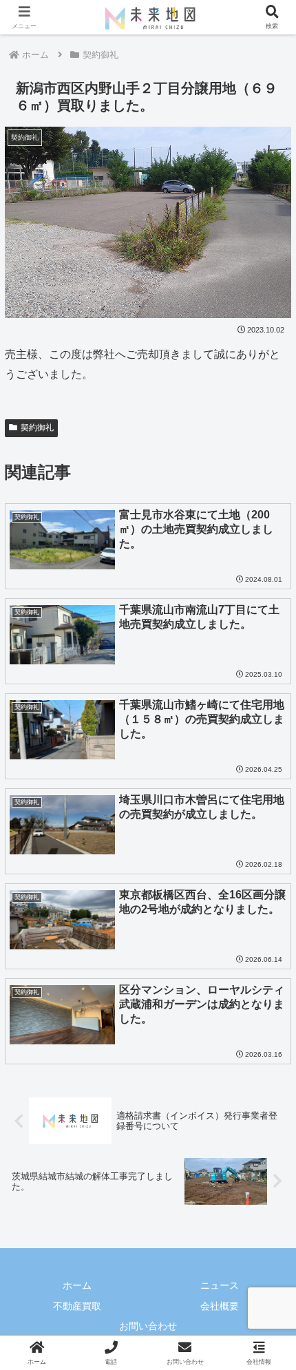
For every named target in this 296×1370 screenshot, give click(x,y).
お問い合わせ (148, 1325)
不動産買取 (77, 1305)
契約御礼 (37, 427)
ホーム (77, 1285)
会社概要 (219, 1305)
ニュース (219, 1285)
